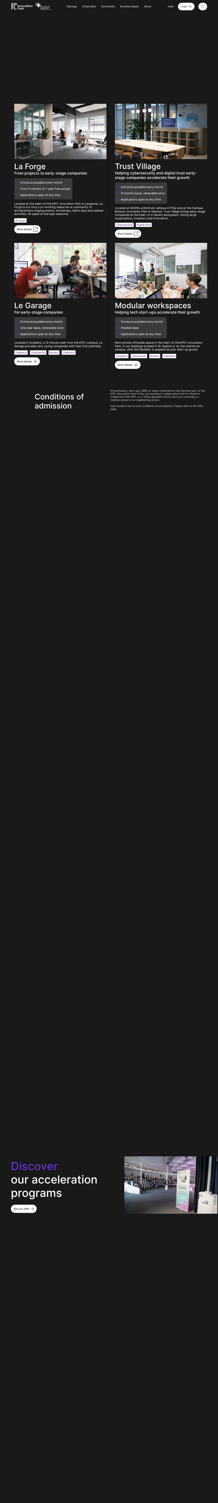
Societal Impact (129, 6)
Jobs (170, 6)
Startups (72, 6)
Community (108, 6)
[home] (22, 6)
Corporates (89, 6)
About (147, 6)
